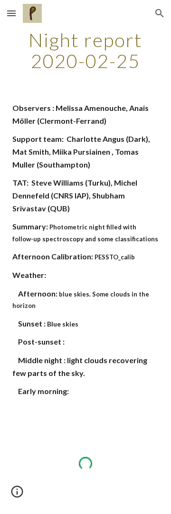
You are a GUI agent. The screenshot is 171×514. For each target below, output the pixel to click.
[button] (11, 13)
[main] (85, 50)
